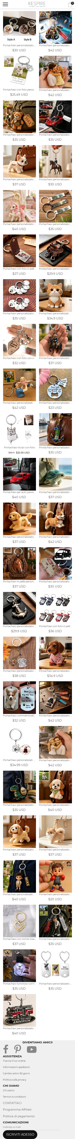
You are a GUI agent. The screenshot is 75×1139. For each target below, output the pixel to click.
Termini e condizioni (14, 1096)
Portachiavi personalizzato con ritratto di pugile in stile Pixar (55, 894)
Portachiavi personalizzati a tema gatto (55, 313)
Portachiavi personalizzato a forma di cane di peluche (55, 805)
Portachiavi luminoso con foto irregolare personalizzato (19, 983)
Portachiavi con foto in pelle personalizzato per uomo (19, 268)
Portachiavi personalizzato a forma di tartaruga (55, 492)
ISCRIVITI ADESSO (20, 1134)
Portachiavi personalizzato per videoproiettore (19, 670)
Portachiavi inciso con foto (19, 447)
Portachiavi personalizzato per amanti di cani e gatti (19, 313)
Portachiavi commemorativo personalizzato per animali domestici (19, 715)
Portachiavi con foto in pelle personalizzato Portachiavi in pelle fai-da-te (55, 626)
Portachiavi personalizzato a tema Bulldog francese (19, 179)
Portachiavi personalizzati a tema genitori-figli (19, 402)
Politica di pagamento (19, 1116)
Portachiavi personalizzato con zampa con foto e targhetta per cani (55, 983)
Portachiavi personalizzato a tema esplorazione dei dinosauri (19, 805)
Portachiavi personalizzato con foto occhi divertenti (55, 224)
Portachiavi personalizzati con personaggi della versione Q (19, 894)
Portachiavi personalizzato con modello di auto (55, 581)
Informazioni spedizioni (16, 1067)
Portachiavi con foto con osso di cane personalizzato (19, 358)
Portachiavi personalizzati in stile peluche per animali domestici (55, 536)
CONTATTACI (12, 1103)
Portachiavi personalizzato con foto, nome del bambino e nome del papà (55, 45)
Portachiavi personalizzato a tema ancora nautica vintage (19, 626)
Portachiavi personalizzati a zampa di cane (19, 760)
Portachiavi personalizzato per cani (55, 670)
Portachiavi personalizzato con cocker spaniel (19, 849)
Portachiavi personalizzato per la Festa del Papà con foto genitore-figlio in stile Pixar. (55, 90)
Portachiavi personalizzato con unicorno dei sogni (19, 224)
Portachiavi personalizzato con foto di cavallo (55, 179)
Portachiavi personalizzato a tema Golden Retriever (19, 536)
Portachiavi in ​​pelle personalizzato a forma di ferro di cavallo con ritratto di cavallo (19, 581)
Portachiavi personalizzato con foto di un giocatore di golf (55, 939)
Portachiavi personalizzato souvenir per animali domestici (55, 402)
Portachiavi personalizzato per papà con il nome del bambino (55, 715)
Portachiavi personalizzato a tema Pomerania (55, 849)
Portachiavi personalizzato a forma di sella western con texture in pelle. (55, 268)
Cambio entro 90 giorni (16, 1073)
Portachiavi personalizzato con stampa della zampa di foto (19, 45)
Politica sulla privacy (14, 1079)
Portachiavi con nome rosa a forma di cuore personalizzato (19, 939)
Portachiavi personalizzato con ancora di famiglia (55, 447)
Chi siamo (8, 1090)
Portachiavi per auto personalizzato (19, 492)
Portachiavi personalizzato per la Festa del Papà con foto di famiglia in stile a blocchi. (55, 760)
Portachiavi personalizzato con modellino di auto (55, 134)
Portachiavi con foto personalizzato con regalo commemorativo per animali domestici (19, 89)
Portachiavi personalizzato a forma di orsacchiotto (19, 134)
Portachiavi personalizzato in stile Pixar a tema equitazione (55, 358)
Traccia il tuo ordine (14, 1060)
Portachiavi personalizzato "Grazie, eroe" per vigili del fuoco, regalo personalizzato (19, 1028)
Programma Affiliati (17, 1109)
